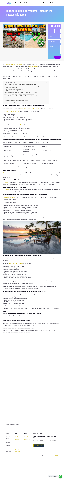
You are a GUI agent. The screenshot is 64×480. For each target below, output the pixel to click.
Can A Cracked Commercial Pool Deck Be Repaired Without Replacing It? (23, 99)
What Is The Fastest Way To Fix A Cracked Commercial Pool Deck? (20, 84)
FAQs (6, 97)
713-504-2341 (39, 446)
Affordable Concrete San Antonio (13, 64)
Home (17, 3)
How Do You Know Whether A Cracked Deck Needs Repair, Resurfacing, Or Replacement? (26, 86)
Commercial (37, 3)
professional (14, 175)
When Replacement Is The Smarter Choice (16, 90)
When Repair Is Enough (12, 87)
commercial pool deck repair (11, 111)
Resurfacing (6, 182)
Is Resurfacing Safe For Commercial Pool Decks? (17, 100)
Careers (16, 446)
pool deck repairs (33, 66)
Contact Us (53, 3)
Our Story (17, 436)
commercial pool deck (9, 68)
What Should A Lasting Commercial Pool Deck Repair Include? (19, 94)
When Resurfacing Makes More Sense (15, 89)
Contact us (26, 436)
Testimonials (18, 444)
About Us (46, 3)
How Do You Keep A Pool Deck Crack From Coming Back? (19, 102)
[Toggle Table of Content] (46, 82)
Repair (5, 173)
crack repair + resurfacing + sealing (29, 108)
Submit (57, 57)
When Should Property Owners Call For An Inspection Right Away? (20, 95)
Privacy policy (27, 439)
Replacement (6, 189)
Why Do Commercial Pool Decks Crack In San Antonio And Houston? (21, 92)
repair (21, 124)
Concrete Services (25, 3)
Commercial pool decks (9, 197)
